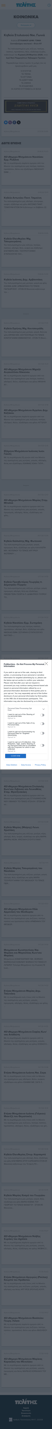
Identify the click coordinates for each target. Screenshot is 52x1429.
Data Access (26, 765)
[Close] (47, 664)
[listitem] (26, 709)
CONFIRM (15, 756)
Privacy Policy (40, 765)
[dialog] (26, 715)
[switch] (42, 715)
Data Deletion (11, 765)
